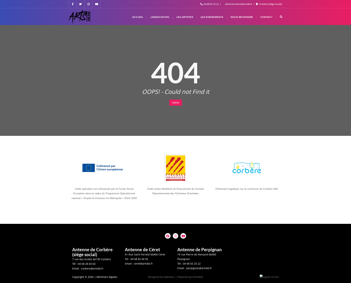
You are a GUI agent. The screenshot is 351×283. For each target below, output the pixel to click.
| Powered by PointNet (189, 277)
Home (175, 102)
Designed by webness (161, 277)
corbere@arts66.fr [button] (92, 268)
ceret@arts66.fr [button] (143, 263)
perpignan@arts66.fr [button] (199, 268)
